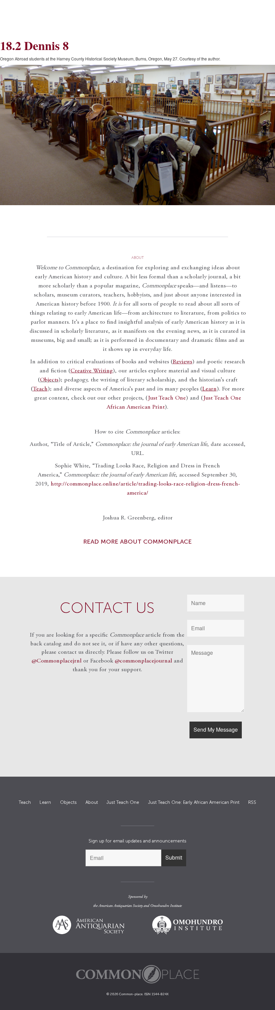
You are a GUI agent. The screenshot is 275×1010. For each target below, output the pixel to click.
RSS (252, 802)
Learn (45, 802)
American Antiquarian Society (121, 906)
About (92, 802)
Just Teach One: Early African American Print (193, 802)
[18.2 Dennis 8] (137, 135)
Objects (49, 380)
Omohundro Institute (166, 906)
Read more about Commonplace (137, 541)
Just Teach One (167, 398)
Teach (25, 802)
